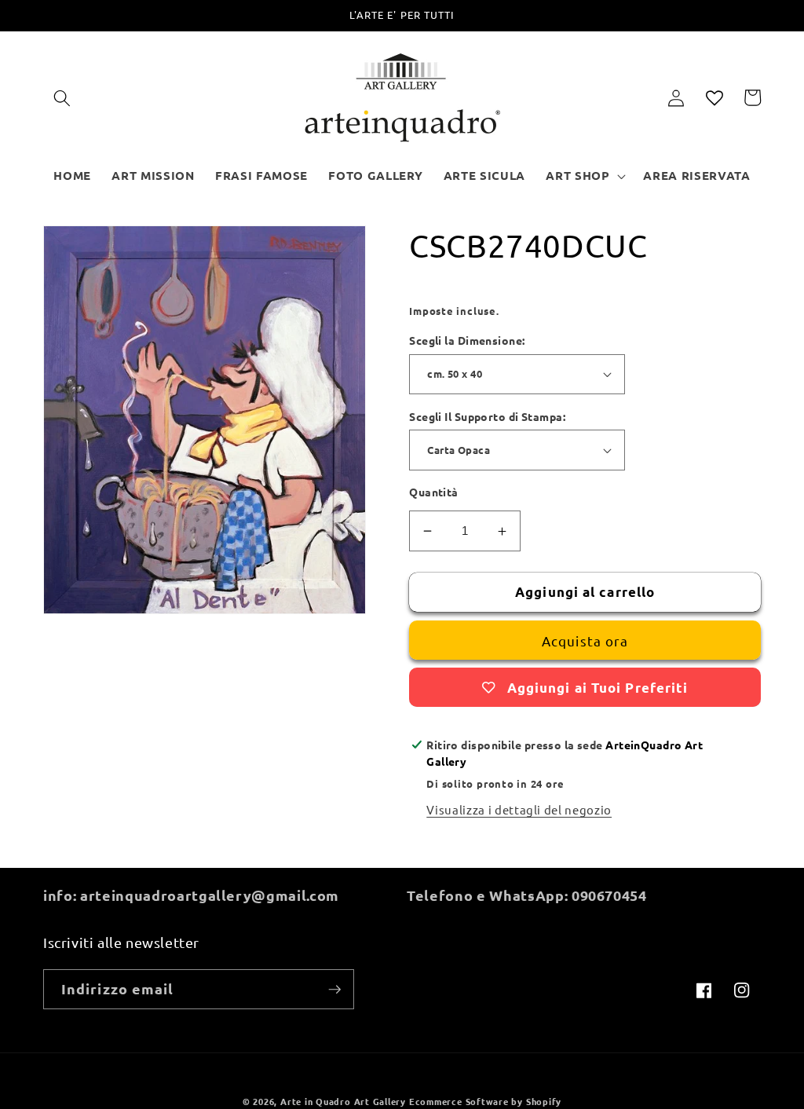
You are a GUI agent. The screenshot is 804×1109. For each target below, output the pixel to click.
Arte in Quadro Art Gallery (343, 1101)
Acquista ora (585, 640)
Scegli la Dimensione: (466, 340)
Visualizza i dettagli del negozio (519, 809)
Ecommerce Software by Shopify (485, 1101)
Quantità (434, 492)
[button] (62, 97)
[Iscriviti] (334, 989)
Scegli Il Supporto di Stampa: (487, 416)
